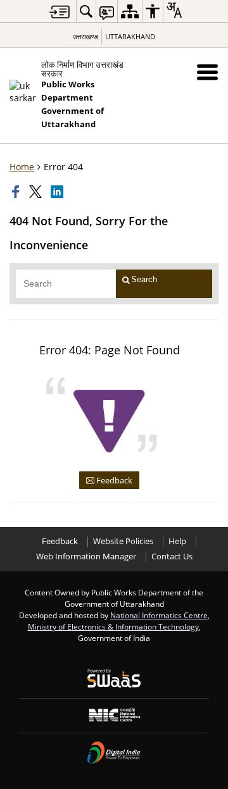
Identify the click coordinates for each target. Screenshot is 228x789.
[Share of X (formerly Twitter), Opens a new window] (36, 191)
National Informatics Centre (159, 615)
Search (144, 279)
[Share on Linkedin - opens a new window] (58, 191)
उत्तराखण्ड (85, 36)
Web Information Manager (86, 556)
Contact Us (172, 556)
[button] (207, 72)
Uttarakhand (130, 36)
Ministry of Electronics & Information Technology (113, 626)
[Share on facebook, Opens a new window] (17, 191)
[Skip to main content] (59, 11)
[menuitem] (86, 11)
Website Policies (123, 541)
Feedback (113, 480)
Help (177, 541)
